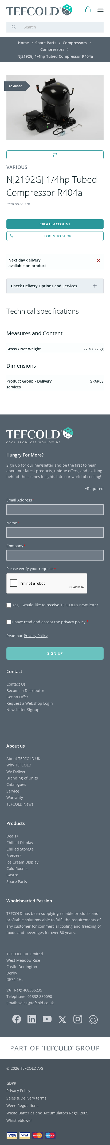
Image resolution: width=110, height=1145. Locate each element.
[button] (95, 285)
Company (15, 545)
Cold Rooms (17, 868)
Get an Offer (17, 696)
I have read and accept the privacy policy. (50, 621)
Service (12, 791)
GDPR (11, 1083)
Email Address (20, 500)
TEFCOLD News (19, 804)
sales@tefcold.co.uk (35, 1002)
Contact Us (16, 684)
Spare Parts (16, 881)
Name (12, 522)
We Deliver (16, 771)
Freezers (14, 855)
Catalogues (16, 784)
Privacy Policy (36, 635)
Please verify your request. (31, 568)
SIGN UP (55, 653)
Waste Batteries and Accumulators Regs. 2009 (47, 1112)
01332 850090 (39, 996)
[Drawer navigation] (100, 10)
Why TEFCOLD (18, 765)
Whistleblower (19, 1120)
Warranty (14, 797)
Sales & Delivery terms (26, 1098)
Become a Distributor (25, 690)
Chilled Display (19, 842)
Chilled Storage (20, 849)
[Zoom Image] (55, 107)
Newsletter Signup (23, 709)
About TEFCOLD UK (23, 758)
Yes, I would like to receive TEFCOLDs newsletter (55, 604)
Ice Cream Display (22, 862)
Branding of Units (22, 778)
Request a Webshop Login (29, 703)
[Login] (88, 10)
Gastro (12, 874)
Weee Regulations (22, 1105)
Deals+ (12, 836)
